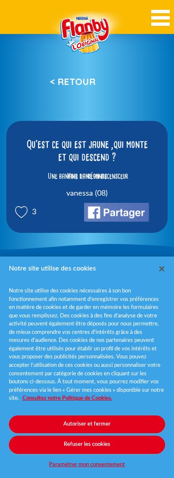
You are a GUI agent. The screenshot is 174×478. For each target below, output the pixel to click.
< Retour (72, 81)
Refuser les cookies (87, 444)
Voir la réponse (87, 176)
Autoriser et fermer (87, 424)
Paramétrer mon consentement (87, 464)
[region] (87, 367)
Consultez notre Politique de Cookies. (67, 398)
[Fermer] (161, 268)
